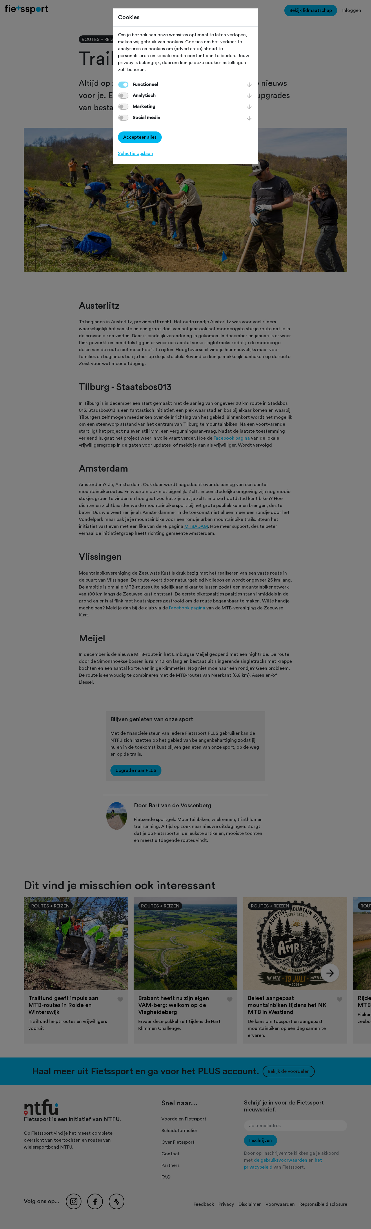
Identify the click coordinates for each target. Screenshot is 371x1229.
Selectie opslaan (135, 153)
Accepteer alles (140, 137)
